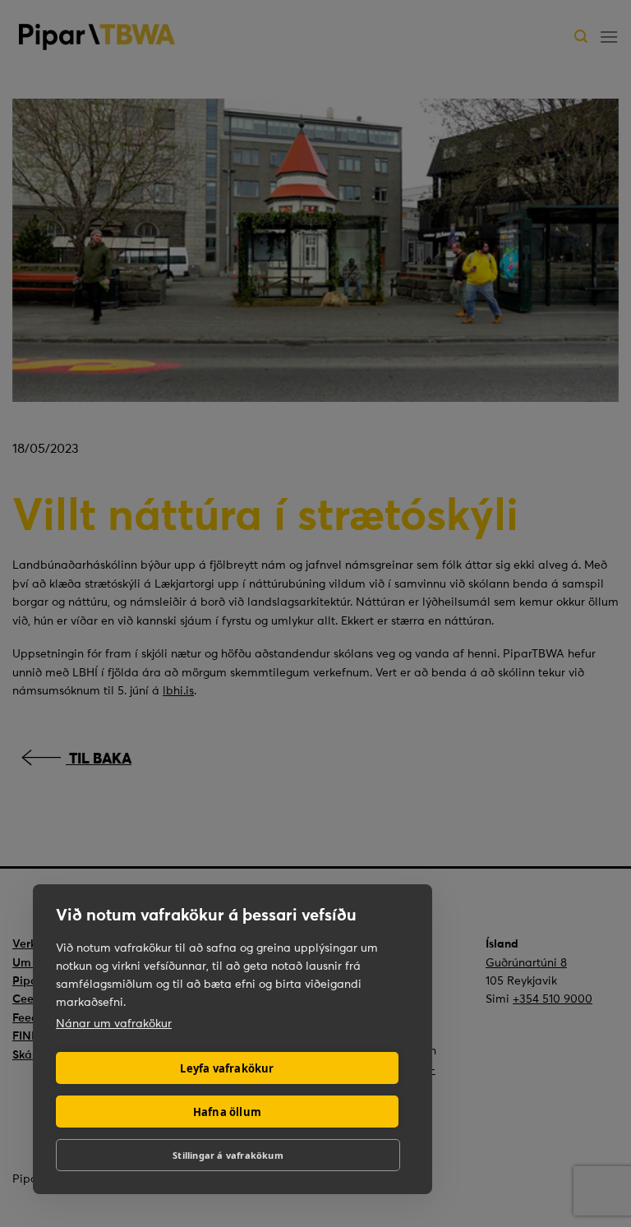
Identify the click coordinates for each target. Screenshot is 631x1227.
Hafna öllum (227, 1112)
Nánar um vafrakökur (114, 1023)
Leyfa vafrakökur (227, 1068)
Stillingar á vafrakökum (228, 1155)
